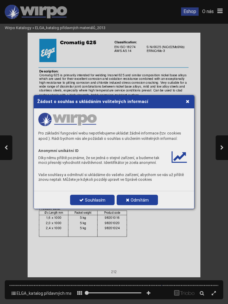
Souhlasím (94, 200)
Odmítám (139, 200)
